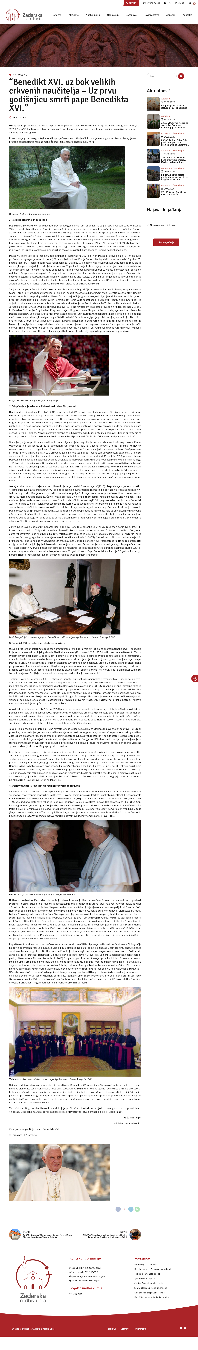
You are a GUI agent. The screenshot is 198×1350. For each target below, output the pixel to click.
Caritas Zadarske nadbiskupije (148, 1283)
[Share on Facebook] (118, 1209)
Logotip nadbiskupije (85, 1288)
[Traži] (190, 3)
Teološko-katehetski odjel (147, 1274)
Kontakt (187, 15)
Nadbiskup (113, 15)
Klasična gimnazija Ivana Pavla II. (149, 1292)
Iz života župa (177, 133)
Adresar (170, 15)
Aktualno (74, 15)
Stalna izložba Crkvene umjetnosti (150, 1288)
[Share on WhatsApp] (137, 1209)
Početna (56, 15)
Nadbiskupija (93, 15)
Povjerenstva (151, 15)
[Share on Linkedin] (130, 1209)
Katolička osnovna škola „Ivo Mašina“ (152, 1297)
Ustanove (131, 15)
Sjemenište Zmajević (144, 1278)
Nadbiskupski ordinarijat (145, 1264)
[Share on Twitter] (124, 1209)
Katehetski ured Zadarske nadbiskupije (153, 1269)
